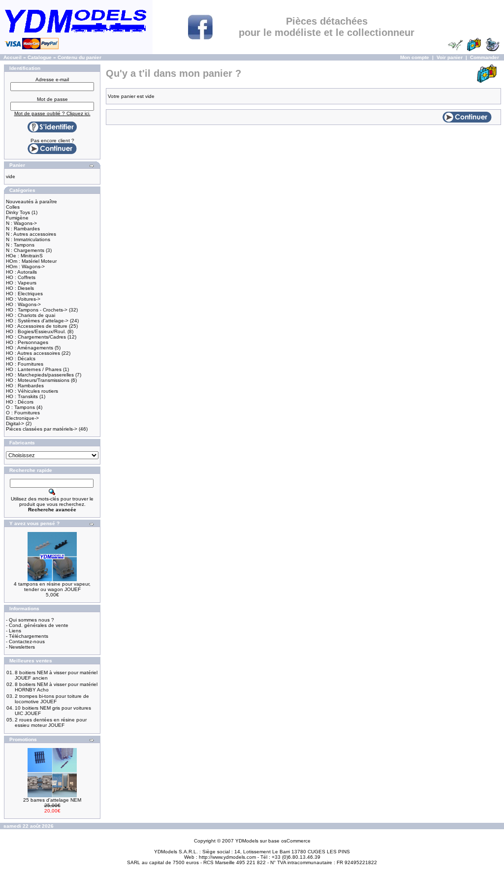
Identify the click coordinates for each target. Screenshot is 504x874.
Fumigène (17, 217)
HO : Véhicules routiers (32, 391)
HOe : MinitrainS (24, 255)
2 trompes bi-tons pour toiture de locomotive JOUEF (52, 698)
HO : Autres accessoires (33, 353)
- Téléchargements (27, 636)
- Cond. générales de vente (37, 625)
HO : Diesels (20, 288)
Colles (13, 207)
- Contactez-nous (25, 641)
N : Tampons (20, 245)
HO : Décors (19, 402)
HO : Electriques (24, 293)
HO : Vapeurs (21, 282)
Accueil (12, 57)
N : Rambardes (23, 228)
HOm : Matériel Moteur (31, 261)
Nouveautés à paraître (31, 201)
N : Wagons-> (21, 223)
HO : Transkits (22, 396)
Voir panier (450, 57)
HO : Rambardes (25, 385)
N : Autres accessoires (31, 234)
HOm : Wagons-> (25, 266)
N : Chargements (25, 250)
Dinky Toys (18, 212)
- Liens (13, 630)
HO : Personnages (27, 342)
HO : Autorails (21, 272)
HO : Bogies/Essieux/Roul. (36, 331)
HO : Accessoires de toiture (36, 326)
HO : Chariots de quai (30, 315)
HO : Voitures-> (23, 299)
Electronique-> (22, 418)
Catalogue (40, 57)
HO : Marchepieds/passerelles (40, 374)
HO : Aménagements (29, 347)
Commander (484, 57)
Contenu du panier (79, 57)
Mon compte (414, 57)
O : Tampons (20, 407)
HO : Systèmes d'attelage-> (37, 320)
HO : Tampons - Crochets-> (36, 309)
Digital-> (15, 423)
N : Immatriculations (28, 239)
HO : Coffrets (20, 277)
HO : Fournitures (24, 364)
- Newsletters (20, 647)
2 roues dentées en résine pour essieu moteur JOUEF (51, 722)
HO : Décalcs (20, 358)
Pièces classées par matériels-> (41, 429)
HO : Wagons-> (23, 304)
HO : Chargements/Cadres (36, 337)
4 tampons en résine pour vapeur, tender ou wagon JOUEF (52, 586)
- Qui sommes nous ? (30, 620)
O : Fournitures (23, 412)
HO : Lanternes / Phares (34, 369)
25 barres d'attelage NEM (52, 800)
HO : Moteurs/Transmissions (37, 380)
